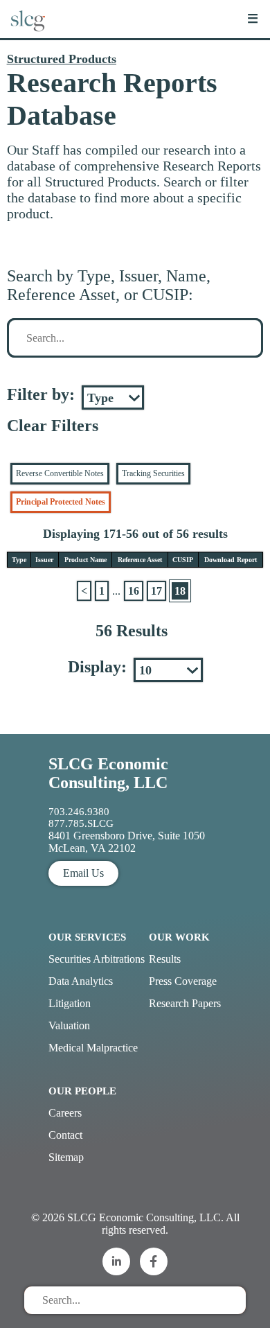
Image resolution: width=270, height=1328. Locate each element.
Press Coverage (183, 981)
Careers (65, 1113)
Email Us (83, 873)
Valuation (69, 1025)
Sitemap (66, 1157)
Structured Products (61, 59)
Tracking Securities (153, 473)
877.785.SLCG (81, 823)
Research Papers (185, 1003)
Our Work (179, 937)
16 (133, 591)
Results (165, 959)
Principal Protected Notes (60, 502)
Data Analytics (80, 981)
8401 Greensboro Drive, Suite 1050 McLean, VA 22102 (126, 842)
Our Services (87, 937)
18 (180, 591)
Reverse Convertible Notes (60, 473)
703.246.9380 (78, 811)
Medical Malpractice (93, 1048)
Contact (65, 1135)
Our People (82, 1091)
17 (156, 591)
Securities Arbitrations (96, 959)
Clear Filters (52, 426)
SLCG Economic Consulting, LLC (108, 773)
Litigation (69, 1003)
